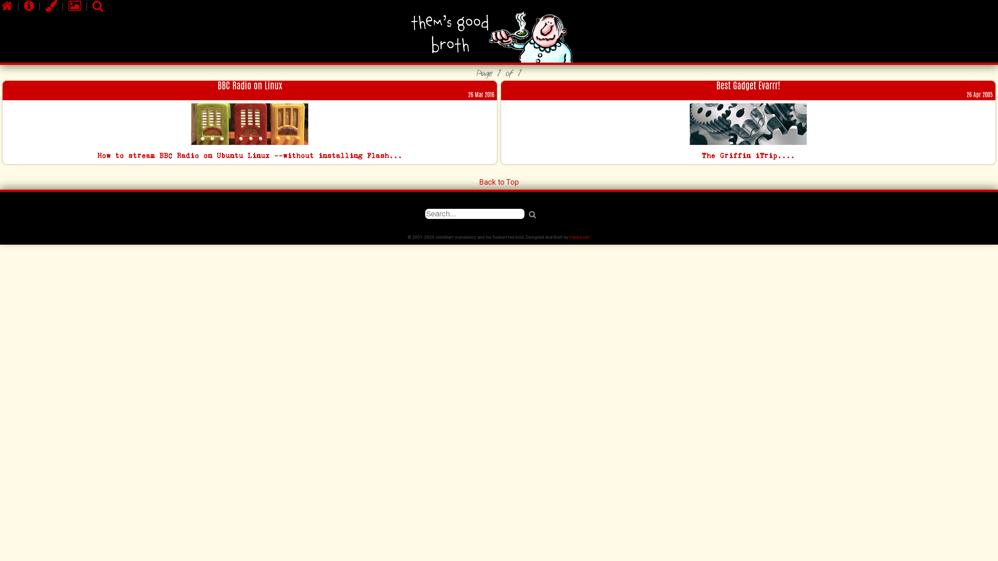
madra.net (579, 237)
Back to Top (499, 182)
